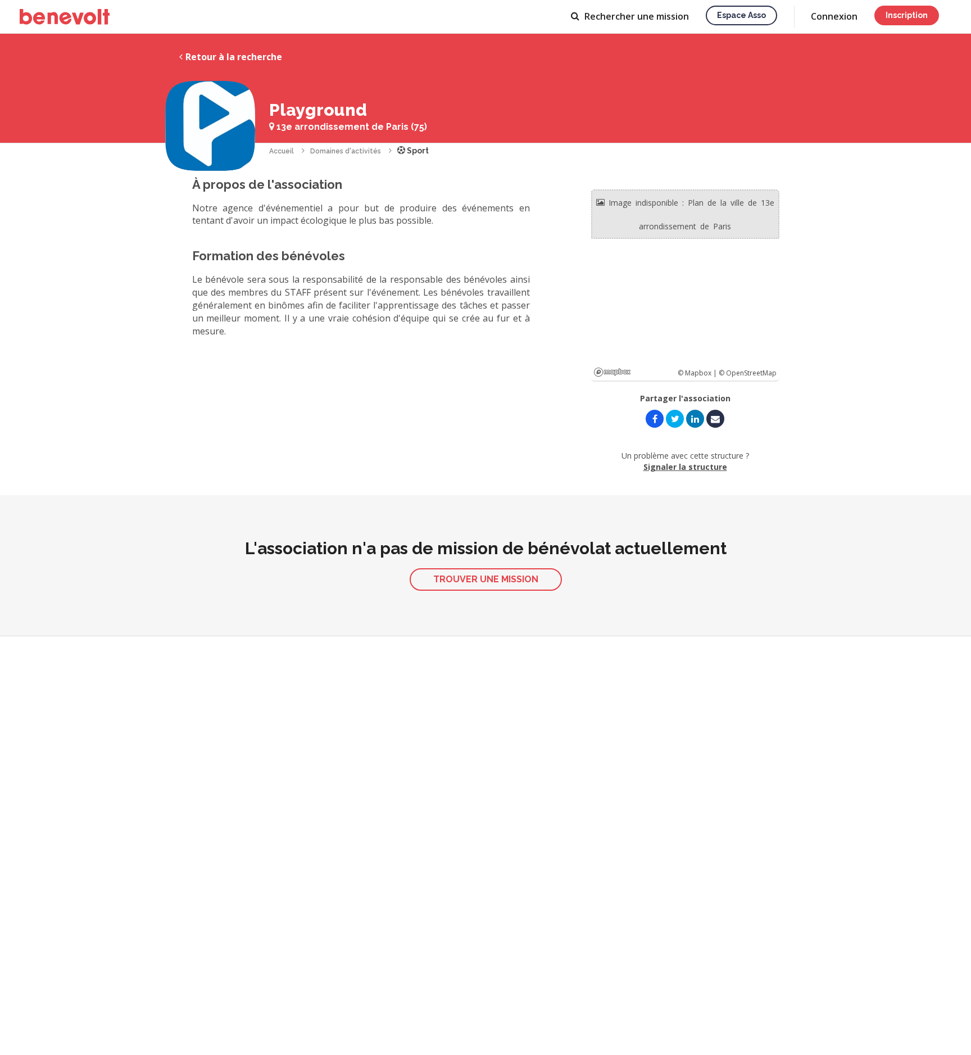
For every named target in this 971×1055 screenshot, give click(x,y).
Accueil (281, 151)
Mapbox (612, 372)
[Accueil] (65, 17)
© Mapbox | (698, 373)
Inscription (907, 15)
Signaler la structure (685, 466)
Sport (417, 150)
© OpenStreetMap (748, 373)
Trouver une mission (485, 579)
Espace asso (741, 15)
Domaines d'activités (345, 151)
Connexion (834, 16)
